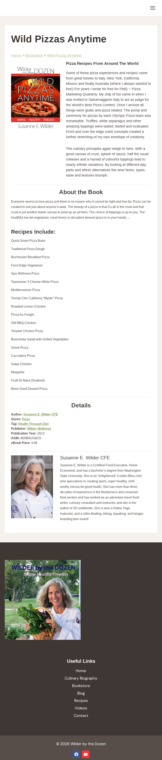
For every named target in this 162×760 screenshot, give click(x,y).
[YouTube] (85, 754)
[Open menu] (152, 8)
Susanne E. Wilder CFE (40, 414)
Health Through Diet (33, 424)
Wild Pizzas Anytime (64, 55)
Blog (81, 693)
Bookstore (34, 55)
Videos (81, 708)
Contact (81, 715)
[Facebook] (76, 754)
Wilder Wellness (39, 428)
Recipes (81, 700)
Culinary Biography (81, 678)
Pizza (26, 419)
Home (16, 55)
